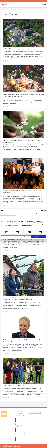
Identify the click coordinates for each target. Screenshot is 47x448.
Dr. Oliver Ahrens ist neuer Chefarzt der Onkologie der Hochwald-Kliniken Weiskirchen (22, 340)
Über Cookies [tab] (39, 213)
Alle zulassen (38, 236)
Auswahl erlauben (23, 236)
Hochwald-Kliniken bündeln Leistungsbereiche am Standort (20, 49)
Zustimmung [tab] (8, 213)
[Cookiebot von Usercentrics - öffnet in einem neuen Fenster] (41, 211)
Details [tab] (23, 213)
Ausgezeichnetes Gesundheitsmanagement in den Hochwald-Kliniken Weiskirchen (23, 191)
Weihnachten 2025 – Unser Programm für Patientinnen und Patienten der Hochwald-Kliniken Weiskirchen (23, 95)
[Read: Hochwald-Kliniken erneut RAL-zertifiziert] (23, 371)
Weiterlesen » (6, 60)
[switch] (17, 232)
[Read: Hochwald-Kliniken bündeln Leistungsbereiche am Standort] (23, 33)
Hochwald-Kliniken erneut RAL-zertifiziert (15, 386)
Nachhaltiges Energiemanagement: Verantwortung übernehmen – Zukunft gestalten (22, 141)
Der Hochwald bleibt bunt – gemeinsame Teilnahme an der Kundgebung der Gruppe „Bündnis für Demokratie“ (20, 299)
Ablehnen (8, 236)
